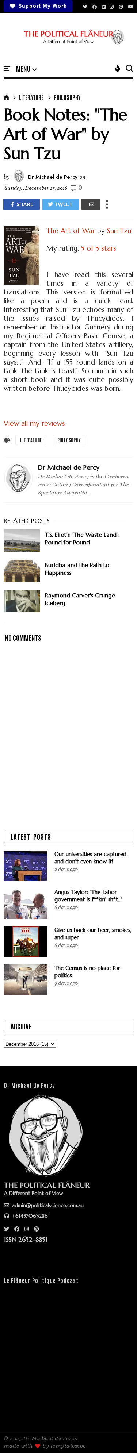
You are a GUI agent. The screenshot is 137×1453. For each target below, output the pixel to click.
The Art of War (70, 230)
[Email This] (90, 204)
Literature (31, 97)
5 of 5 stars (98, 248)
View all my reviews (34, 423)
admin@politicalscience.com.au (47, 1205)
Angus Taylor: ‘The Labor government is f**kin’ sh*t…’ (88, 896)
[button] (26, 69)
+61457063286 (29, 1216)
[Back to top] (119, 1435)
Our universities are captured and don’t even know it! (90, 858)
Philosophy (67, 97)
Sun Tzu (119, 230)
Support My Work (42, 6)
